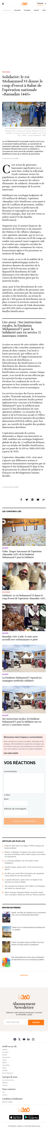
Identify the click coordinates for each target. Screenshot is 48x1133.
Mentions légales (7, 1102)
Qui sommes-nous (8, 1080)
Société (36, 10)
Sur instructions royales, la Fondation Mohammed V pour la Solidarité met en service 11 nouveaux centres (22, 329)
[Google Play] (31, 1117)
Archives (5, 1085)
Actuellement (6, 10)
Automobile (5, 1065)
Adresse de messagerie (15, 808)
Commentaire (10, 771)
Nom (6, 799)
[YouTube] (24, 1039)
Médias (4, 1062)
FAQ (3, 1092)
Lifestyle (5, 1070)
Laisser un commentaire (24, 821)
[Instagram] (33, 1039)
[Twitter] (19, 1039)
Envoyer (36, 1022)
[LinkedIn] (28, 1039)
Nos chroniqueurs (7, 1073)
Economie (27, 10)
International (6, 1057)
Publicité (5, 1083)
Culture (4, 1060)
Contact (4, 1095)
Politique (17, 10)
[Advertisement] (24, 43)
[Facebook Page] (15, 1039)
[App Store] (16, 1117)
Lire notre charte (11, 753)
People (4, 1068)
